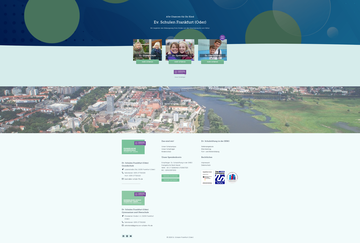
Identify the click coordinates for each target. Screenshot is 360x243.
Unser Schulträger (168, 149)
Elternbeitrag (206, 149)
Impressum (205, 163)
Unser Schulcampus (169, 146)
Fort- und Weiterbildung (210, 152)
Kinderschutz (166, 152)
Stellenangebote (207, 146)
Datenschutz (206, 165)
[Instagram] (127, 236)
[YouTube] (130, 236)
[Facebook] (123, 236)
